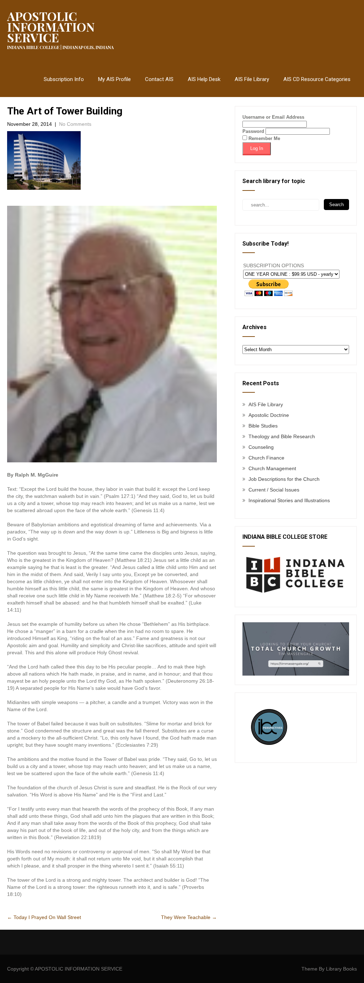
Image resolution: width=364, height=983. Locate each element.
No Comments (75, 124)
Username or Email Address (273, 117)
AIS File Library (252, 79)
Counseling (261, 447)
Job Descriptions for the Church (284, 479)
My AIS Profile (114, 79)
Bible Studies (263, 426)
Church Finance (266, 458)
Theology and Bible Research (281, 436)
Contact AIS (159, 79)
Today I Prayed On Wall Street (44, 917)
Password (253, 131)
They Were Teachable (189, 917)
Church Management (272, 468)
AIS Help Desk (204, 79)
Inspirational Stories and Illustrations (289, 500)
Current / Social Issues (273, 490)
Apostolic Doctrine (268, 415)
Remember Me (263, 138)
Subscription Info (64, 79)
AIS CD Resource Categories (316, 79)
